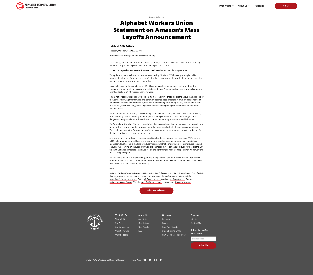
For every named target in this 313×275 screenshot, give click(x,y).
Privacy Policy (136, 260)
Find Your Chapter (170, 227)
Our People (143, 227)
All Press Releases (156, 190)
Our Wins (119, 223)
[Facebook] (145, 260)
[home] (37, 6)
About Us (142, 219)
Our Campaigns (122, 227)
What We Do (120, 219)
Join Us (286, 5)
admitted (114, 65)
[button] (226, 5)
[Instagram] (155, 260)
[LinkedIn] (161, 260)
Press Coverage (122, 231)
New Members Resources (174, 234)
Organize (166, 219)
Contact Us (196, 223)
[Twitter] (150, 260)
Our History (143, 223)
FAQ (140, 231)
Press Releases (121, 234)
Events (165, 223)
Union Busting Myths (171, 231)
